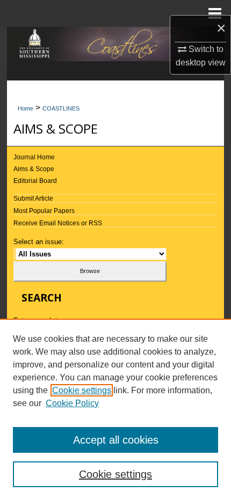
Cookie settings (81, 390)
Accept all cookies (115, 440)
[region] (115, 409)
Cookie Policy (72, 403)
